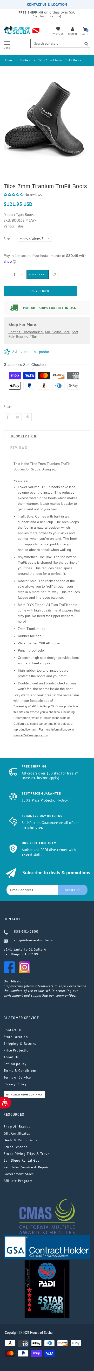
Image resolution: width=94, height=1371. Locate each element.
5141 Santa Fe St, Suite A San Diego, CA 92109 (25, 951)
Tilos (33, 336)
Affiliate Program (18, 1181)
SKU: (8, 220)
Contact (12, 919)
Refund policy (15, 1064)
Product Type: (14, 214)
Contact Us (13, 1030)
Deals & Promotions (20, 1140)
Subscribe (72, 890)
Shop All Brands (17, 1126)
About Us (11, 1057)
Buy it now (40, 291)
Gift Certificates (17, 1133)
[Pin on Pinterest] (28, 417)
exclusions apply (47, 16)
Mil (48, 332)
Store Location (16, 1037)
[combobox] (60, 43)
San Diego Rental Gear (22, 1160)
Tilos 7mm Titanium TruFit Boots (59, 60)
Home (8, 60)
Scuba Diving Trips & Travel (27, 1153)
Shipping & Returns (20, 1043)
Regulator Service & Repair (26, 1167)
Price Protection (17, 1050)
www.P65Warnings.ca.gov (30, 735)
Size (7, 238)
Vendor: (9, 226)
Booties (25, 60)
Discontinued (33, 332)
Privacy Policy (15, 1084)
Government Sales (19, 1174)
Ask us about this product (31, 351)
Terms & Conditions (20, 1070)
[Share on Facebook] (7, 417)
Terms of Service (17, 1077)
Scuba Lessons (15, 1147)
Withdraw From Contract (24, 1094)
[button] (14, 194)
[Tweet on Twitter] (17, 417)
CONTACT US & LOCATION (47, 4)
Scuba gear (61, 332)
